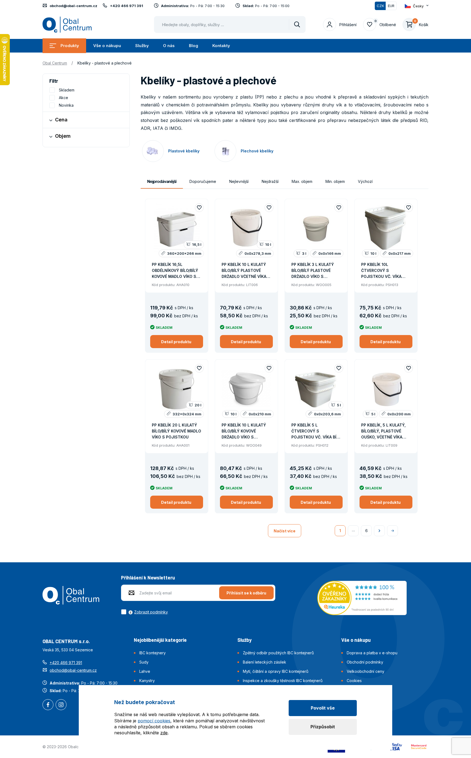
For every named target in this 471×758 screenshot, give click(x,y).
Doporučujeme (202, 181)
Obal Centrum (55, 63)
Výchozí (365, 181)
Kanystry (147, 680)
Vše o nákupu (107, 45)
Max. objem (302, 181)
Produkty (70, 45)
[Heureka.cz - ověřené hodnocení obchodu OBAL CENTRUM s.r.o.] (362, 597)
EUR (391, 6)
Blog (193, 45)
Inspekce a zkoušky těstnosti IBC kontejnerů (282, 680)
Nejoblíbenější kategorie (160, 640)
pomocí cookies (154, 720)
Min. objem (335, 181)
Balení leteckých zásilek (264, 662)
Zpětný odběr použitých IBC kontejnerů (278, 652)
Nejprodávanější (161, 181)
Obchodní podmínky (365, 662)
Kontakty (221, 45)
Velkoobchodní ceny (365, 671)
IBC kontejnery (152, 652)
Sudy (144, 662)
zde (164, 732)
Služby (142, 45)
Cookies (354, 680)
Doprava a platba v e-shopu (372, 652)
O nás (169, 45)
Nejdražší (270, 181)
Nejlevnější (239, 181)
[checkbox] (144, 611)
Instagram (61, 705)
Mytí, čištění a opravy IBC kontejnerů (275, 671)
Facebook (48, 705)
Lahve (144, 671)
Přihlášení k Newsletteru (148, 578)
